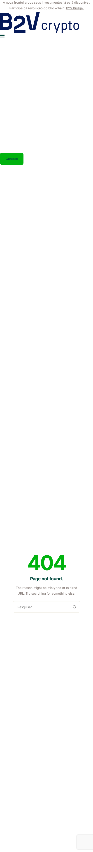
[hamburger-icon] (2, 35)
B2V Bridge (74, 8)
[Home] (39, 22)
